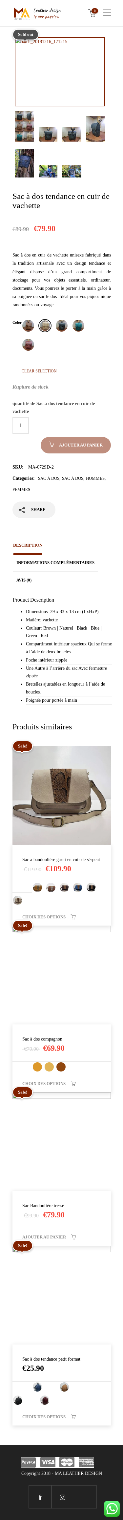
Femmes (21, 489)
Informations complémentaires (55, 562)
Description (27, 545)
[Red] (28, 344)
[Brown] (28, 325)
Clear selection (39, 371)
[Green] (78, 325)
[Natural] (44, 325)
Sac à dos (48, 478)
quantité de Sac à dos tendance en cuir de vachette (53, 407)
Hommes (95, 478)
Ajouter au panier (81, 445)
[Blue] (61, 325)
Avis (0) (23, 580)
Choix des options (44, 916)
